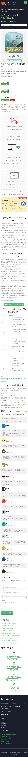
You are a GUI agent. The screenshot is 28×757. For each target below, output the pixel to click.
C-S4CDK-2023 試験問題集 (9, 630)
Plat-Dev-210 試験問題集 (6, 736)
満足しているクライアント (14, 680)
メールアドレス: (5, 590)
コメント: (3, 600)
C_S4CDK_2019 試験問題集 (9, 623)
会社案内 (3, 727)
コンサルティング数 (14, 690)
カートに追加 (5, 84)
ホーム (2, 9)
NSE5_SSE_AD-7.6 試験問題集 (7, 743)
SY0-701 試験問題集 (5, 739)
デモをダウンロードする (15, 304)
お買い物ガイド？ (5, 725)
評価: (2, 595)
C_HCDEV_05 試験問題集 (9, 625)
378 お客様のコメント (16, 57)
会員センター (5, 21)
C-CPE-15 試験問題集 (8, 628)
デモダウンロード (14, 660)
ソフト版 (14, 96)
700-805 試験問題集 (5, 741)
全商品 (2, 718)
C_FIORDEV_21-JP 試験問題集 (10, 640)
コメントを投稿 (6, 613)
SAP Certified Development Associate (16, 9)
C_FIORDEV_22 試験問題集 (9, 638)
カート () (13, 21)
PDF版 (3, 80)
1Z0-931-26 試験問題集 (6, 738)
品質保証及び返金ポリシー (6, 723)
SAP (5, 9)
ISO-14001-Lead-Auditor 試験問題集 (8, 734)
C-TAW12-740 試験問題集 (9, 633)
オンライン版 (5, 88)
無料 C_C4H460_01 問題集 (14, 60)
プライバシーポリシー (5, 722)
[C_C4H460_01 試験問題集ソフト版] (14, 175)
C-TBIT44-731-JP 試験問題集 (9, 643)
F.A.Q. (2, 720)
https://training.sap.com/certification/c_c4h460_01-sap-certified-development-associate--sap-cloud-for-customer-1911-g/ (13, 379)
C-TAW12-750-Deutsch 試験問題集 (11, 635)
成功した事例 (14, 670)
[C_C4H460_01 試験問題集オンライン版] (14, 148)
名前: (2, 585)
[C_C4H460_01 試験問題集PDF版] (14, 120)
